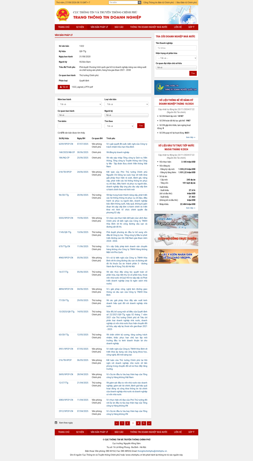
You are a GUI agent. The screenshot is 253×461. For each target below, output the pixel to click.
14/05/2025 (82, 311)
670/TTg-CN (64, 246)
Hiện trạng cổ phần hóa (166, 53)
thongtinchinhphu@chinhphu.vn (152, 451)
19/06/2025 (82, 218)
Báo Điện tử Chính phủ (187, 2)
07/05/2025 (82, 349)
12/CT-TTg (63, 383)
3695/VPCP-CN (66, 374)
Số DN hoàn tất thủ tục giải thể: (174, 120)
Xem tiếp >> (190, 137)
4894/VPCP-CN (66, 289)
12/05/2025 (82, 334)
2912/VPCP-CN (66, 411)
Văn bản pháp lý (99, 27)
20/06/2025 (82, 195)
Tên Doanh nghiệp (164, 43)
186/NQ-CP (64, 158)
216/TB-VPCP (65, 360)
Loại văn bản (110, 99)
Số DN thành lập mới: (171, 116)
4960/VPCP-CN (66, 258)
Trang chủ (63, 27)
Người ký (109, 111)
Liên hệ (178, 27)
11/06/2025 (82, 246)
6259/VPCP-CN (66, 144)
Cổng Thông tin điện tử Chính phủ (158, 2)
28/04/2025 (82, 374)
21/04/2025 (82, 383)
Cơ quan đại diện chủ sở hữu (169, 63)
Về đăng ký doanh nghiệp (117, 152)
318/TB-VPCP (65, 172)
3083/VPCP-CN (66, 400)
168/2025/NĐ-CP (67, 152)
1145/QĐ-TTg (65, 232)
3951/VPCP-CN (66, 349)
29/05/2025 (82, 300)
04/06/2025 (82, 289)
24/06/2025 (82, 172)
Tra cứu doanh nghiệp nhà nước (175, 36)
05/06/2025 (82, 258)
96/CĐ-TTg (64, 195)
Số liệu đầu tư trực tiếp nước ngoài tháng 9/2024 (176, 147)
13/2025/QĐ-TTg (66, 311)
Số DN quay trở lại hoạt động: (174, 132)
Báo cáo (119, 27)
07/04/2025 (82, 411)
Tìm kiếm (62, 121)
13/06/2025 (82, 232)
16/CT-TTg (63, 272)
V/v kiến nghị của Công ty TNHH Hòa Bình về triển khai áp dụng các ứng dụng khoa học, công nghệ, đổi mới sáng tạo (126, 352)
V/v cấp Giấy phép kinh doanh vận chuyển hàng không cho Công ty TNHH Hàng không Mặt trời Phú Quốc (126, 249)
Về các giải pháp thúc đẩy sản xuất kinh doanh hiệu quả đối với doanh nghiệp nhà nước (126, 303)
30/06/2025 (82, 152)
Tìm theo (109, 121)
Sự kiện (80, 27)
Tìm (141, 125)
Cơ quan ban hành (66, 111)
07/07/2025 (82, 144)
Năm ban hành (64, 99)
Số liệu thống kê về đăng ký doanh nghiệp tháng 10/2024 (176, 102)
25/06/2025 (82, 158)
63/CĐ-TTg (64, 334)
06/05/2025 (82, 360)
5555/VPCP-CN (66, 218)
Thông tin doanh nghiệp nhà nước (148, 27)
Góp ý (191, 27)
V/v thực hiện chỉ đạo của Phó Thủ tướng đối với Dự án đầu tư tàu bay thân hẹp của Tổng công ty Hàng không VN (126, 403)
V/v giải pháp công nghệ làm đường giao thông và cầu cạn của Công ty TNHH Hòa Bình (126, 292)
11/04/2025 (82, 400)
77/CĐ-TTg (64, 300)
